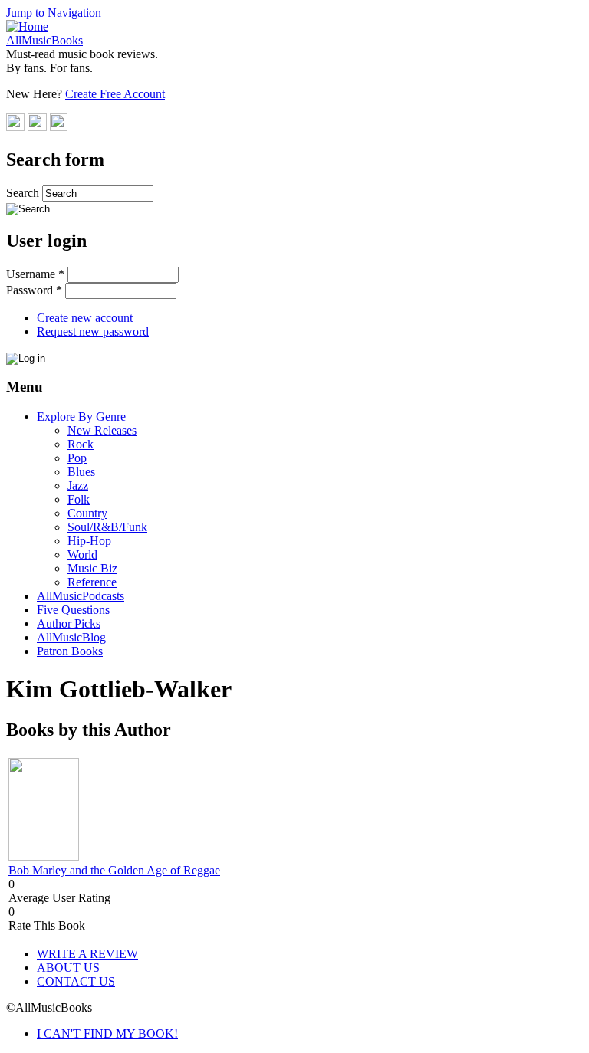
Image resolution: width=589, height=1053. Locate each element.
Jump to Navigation (53, 12)
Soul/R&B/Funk (107, 526)
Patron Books (70, 651)
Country (87, 513)
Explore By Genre (81, 416)
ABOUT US (68, 967)
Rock (80, 444)
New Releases (102, 430)
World (82, 554)
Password (34, 290)
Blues (81, 471)
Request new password (93, 331)
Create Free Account (115, 93)
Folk (78, 499)
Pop (77, 457)
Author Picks (68, 623)
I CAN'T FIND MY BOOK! (107, 1033)
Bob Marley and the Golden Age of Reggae (114, 870)
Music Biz (92, 568)
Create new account (85, 317)
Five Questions (73, 609)
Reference (92, 582)
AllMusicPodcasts (80, 595)
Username (35, 273)
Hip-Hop (89, 540)
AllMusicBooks (44, 40)
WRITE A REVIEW (87, 953)
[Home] (27, 26)
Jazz (77, 485)
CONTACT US (76, 981)
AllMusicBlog (71, 637)
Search (24, 192)
